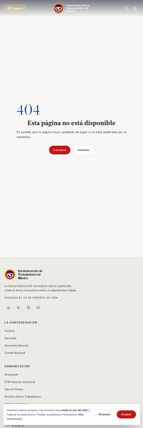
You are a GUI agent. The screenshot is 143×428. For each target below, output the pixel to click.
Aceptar (126, 414)
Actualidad (11, 374)
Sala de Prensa (14, 389)
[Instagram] (28, 308)
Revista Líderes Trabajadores (23, 396)
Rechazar (104, 414)
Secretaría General (16, 345)
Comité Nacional (15, 352)
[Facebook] (8, 308)
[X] (18, 308)
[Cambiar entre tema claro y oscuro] (134, 8)
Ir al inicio (60, 149)
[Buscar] (126, 8)
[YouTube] (38, 308)
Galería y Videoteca (17, 403)
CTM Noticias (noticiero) (20, 381)
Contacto (83, 149)
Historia (9, 330)
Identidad (10, 338)
